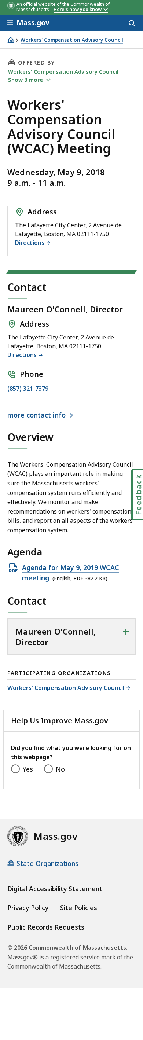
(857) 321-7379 (27, 389)
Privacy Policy (27, 907)
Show (25, 79)
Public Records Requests (45, 927)
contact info (37, 415)
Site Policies (78, 907)
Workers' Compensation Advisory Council (72, 40)
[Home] (10, 40)
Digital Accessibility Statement (54, 888)
